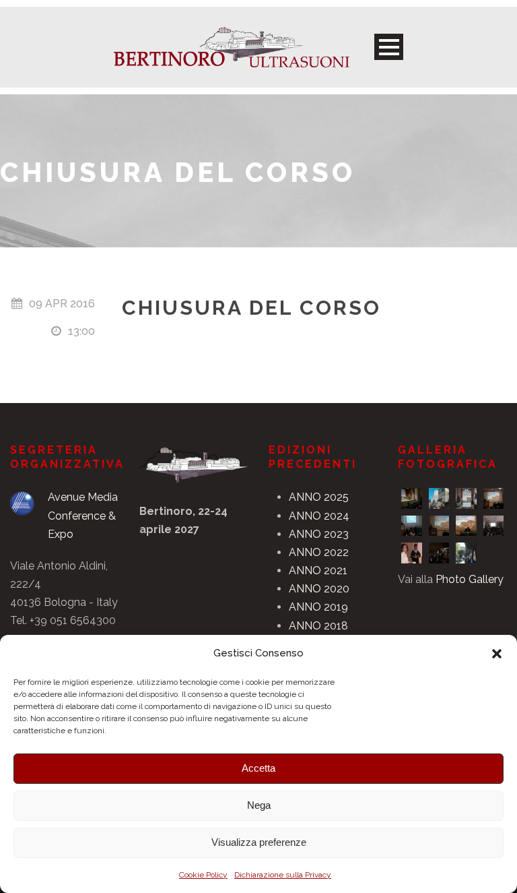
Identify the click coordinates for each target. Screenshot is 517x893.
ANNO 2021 (318, 570)
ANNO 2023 (319, 534)
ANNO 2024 (319, 516)
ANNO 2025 (319, 497)
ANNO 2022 (319, 552)
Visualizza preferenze (258, 842)
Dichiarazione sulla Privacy (282, 875)
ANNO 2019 (318, 607)
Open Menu (388, 47)
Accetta (258, 768)
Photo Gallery (470, 579)
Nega (259, 805)
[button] (497, 653)
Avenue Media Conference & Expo (83, 515)
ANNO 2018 (318, 625)
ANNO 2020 (319, 588)
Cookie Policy (203, 875)
